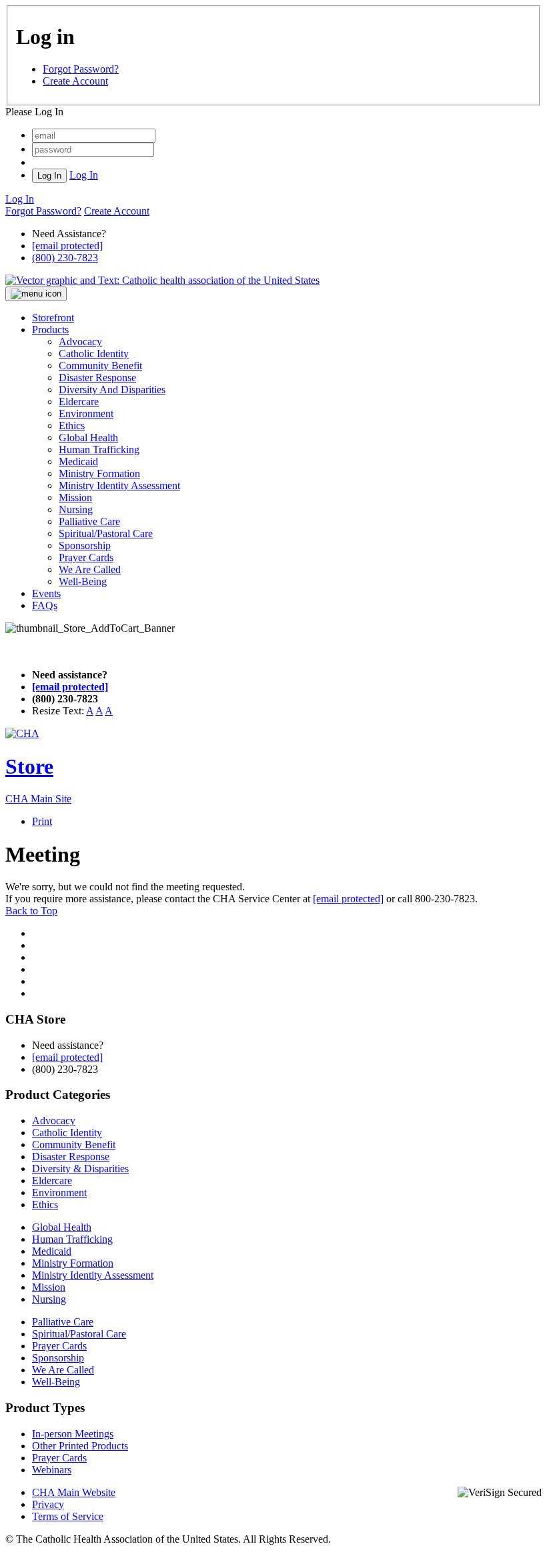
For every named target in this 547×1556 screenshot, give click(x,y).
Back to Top (31, 910)
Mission (75, 497)
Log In (83, 175)
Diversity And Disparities (112, 389)
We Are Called (90, 569)
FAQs (44, 605)
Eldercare (79, 401)
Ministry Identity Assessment (119, 485)
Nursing (76, 509)
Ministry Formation (99, 473)
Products (50, 329)
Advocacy (80, 341)
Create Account (75, 81)
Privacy (48, 1504)
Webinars (51, 1469)
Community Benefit (100, 365)
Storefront (53, 317)
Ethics (72, 425)
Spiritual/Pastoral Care (106, 533)
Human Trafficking (99, 449)
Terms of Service (67, 1516)
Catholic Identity (94, 353)
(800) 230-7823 (65, 257)
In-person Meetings (72, 1433)
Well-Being (83, 581)
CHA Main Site (38, 798)
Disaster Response (97, 377)
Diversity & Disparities (80, 1168)
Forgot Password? (81, 69)
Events (46, 593)
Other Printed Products (80, 1445)
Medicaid (78, 461)
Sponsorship (85, 545)
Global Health (88, 437)
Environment (86, 413)
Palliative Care (89, 521)
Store (29, 766)
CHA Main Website (73, 1492)
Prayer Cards (86, 557)
